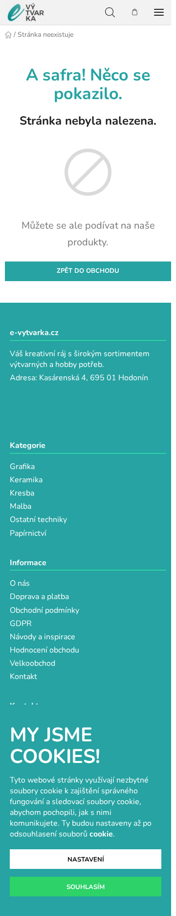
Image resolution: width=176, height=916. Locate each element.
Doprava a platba (39, 596)
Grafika (22, 466)
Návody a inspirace (42, 636)
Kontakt (23, 676)
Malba (20, 506)
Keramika (26, 479)
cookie (101, 834)
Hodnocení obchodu (44, 650)
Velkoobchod (32, 663)
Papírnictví (28, 533)
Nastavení (85, 859)
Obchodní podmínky (44, 610)
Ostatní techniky (38, 519)
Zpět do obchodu (88, 270)
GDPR (21, 623)
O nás (20, 583)
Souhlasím (85, 887)
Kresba (22, 493)
